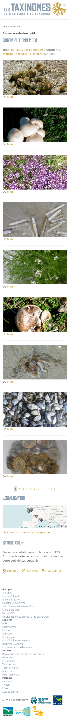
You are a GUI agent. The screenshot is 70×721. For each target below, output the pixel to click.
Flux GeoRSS (53, 570)
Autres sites (8, 671)
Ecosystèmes (9, 626)
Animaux (7, 633)
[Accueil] (35, 9)
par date (16, 50)
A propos (7, 592)
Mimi (10, 97)
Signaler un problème (13, 602)
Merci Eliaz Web (11, 609)
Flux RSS (12, 570)
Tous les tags (9, 664)
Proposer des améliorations (17, 647)
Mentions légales (11, 599)
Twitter (6, 684)
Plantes (6, 630)
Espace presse (10, 691)
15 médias (21, 54)
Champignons (9, 637)
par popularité (33, 50)
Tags (5, 26)
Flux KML (32, 570)
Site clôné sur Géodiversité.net (18, 606)
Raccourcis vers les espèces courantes (23, 653)
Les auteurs (8, 660)
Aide (4, 623)
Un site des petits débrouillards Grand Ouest (26, 616)
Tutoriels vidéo (10, 667)
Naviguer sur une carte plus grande (26, 532)
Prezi (5, 688)
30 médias (36, 54)
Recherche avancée (13, 643)
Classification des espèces (16, 640)
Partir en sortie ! (11, 674)
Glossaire (7, 657)
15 (50, 489)
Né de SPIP (8, 613)
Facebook (7, 681)
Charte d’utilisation (12, 596)
